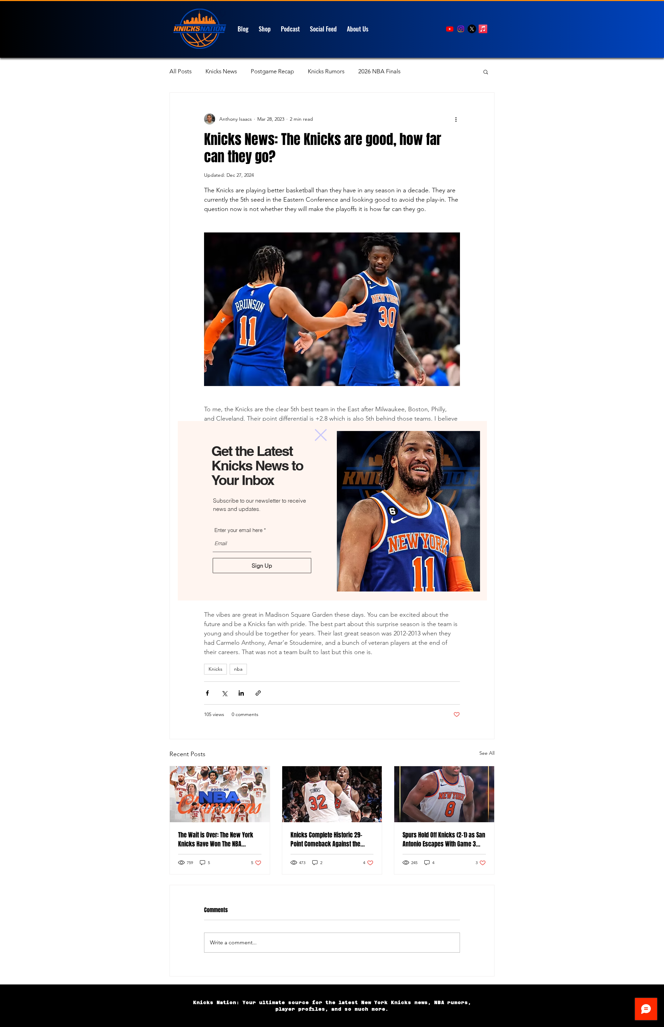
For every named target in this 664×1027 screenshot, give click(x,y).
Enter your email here (238, 530)
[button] (321, 435)
